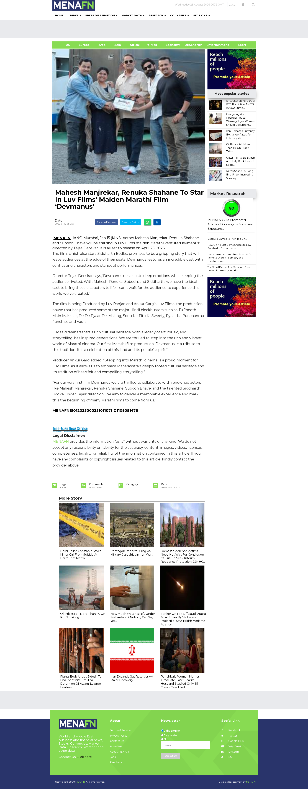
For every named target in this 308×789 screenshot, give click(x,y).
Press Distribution (100, 15)
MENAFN (62, 238)
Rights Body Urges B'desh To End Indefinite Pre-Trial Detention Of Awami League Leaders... (80, 682)
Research (156, 15)
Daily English (172, 730)
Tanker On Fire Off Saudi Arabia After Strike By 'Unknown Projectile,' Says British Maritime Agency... (183, 619)
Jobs (113, 757)
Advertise (116, 746)
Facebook (234, 730)
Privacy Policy (118, 735)
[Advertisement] (155, 29)
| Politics (150, 45)
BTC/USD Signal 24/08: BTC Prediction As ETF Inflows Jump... (240, 104)
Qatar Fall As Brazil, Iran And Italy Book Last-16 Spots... (240, 161)
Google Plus (235, 741)
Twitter (232, 735)
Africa (133, 45)
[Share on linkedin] (157, 222)
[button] (243, 4)
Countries (178, 15)
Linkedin (233, 751)
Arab (102, 45)
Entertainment (212, 45)
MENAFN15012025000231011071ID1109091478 (95, 410)
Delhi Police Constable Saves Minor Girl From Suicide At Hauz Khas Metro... (80, 554)
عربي (233, 4)
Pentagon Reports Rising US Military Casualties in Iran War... (132, 552)
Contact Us (117, 741)
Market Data (132, 15)
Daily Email (234, 746)
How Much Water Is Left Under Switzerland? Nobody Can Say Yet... (133, 617)
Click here (84, 757)
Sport (239, 45)
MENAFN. (80, 781)
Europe (84, 45)
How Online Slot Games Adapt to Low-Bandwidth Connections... (229, 246)
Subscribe (171, 755)
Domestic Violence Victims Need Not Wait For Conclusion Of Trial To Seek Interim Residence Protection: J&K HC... (183, 556)
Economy (172, 45)
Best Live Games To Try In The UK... (227, 238)
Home (59, 15)
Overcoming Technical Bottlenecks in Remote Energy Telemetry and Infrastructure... (229, 257)
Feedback (116, 762)
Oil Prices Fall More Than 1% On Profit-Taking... (238, 148)
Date (58, 220)
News (74, 15)
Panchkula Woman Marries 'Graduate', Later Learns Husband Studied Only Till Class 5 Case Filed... (180, 682)
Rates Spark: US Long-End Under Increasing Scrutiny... (240, 174)
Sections (200, 15)
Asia (117, 45)
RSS (230, 757)
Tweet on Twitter (131, 222)
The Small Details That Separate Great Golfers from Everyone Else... (229, 269)
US (63, 45)
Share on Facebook (106, 222)
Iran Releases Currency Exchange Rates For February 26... (240, 134)
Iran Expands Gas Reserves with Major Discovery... (133, 678)
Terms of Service (120, 730)
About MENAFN (120, 751)
